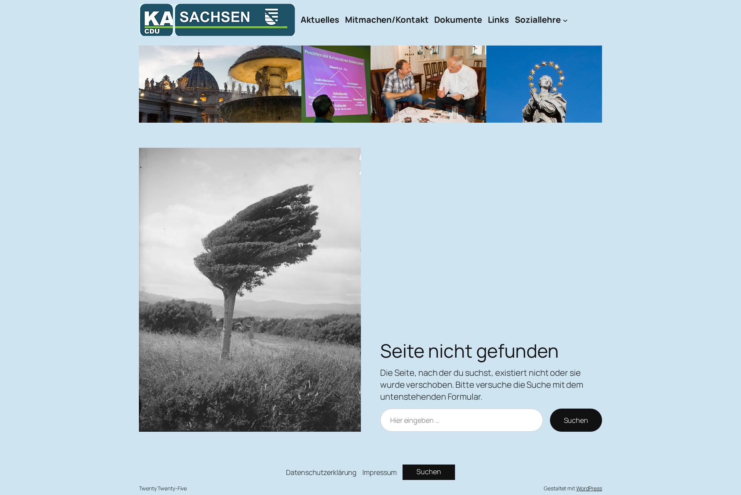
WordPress (589, 488)
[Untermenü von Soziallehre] (565, 19)
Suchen (576, 420)
